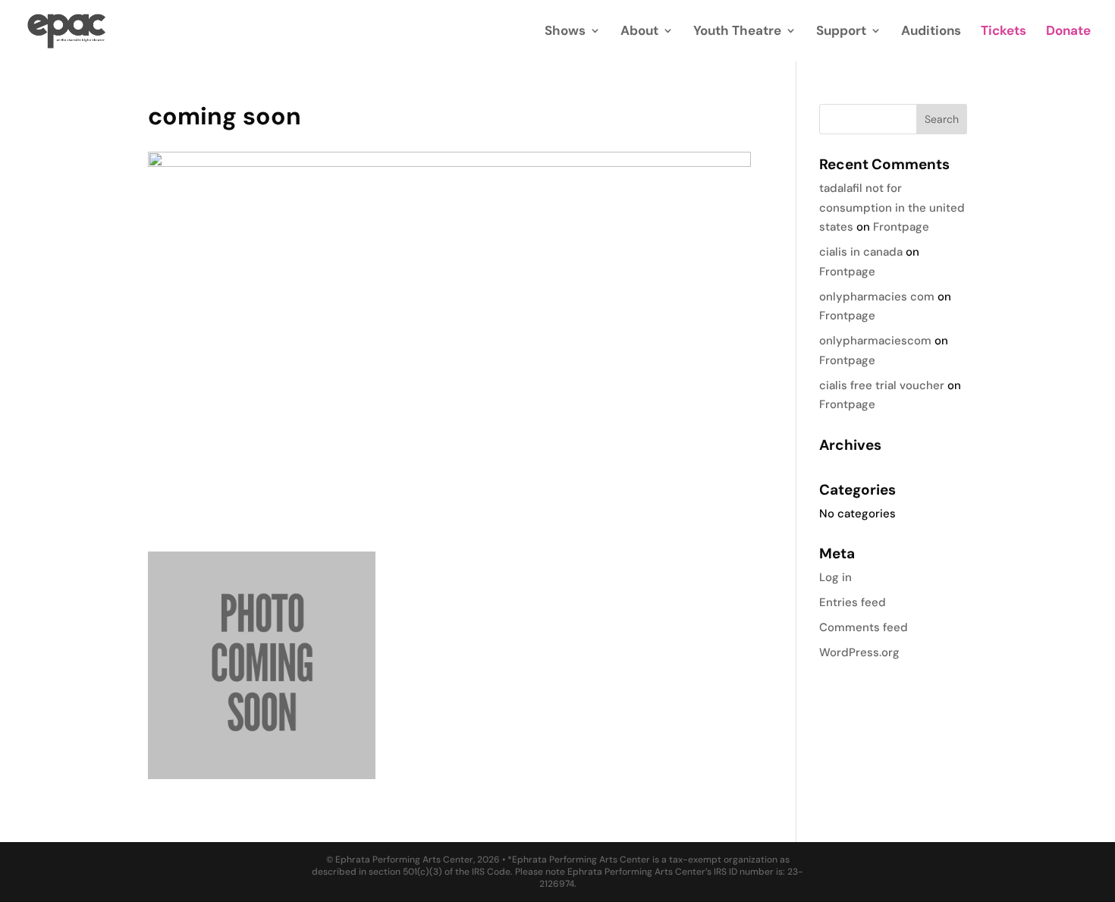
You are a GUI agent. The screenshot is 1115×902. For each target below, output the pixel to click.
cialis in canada (861, 251)
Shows (565, 32)
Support (841, 32)
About (639, 32)
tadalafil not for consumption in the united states (892, 207)
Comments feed (863, 627)
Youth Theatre (737, 32)
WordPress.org (859, 652)
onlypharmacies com (876, 296)
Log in (835, 577)
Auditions (931, 32)
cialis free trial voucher (881, 385)
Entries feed (852, 602)
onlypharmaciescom (875, 340)
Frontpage (901, 226)
